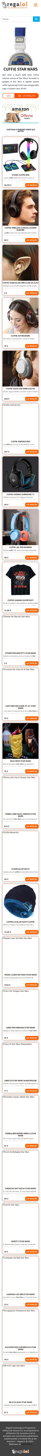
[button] (35, 5)
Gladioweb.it (26, 1444)
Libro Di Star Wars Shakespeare (20, 1080)
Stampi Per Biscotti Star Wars (20, 653)
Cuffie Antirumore (20, 336)
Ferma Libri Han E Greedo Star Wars (20, 815)
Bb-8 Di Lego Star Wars (20, 1402)
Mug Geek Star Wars (20, 761)
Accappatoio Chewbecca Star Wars (20, 1348)
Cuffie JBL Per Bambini (20, 547)
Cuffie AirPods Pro (20, 441)
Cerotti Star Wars (20, 1241)
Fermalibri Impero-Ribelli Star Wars (20, 1134)
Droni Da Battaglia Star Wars (20, 1188)
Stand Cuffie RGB (20, 175)
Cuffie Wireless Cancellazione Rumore (20, 229)
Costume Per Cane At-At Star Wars (20, 707)
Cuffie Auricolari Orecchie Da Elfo (20, 283)
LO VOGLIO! (32, 185)
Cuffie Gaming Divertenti (20, 600)
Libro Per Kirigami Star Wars (20, 1027)
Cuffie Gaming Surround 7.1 (20, 494)
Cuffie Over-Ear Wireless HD (20, 389)
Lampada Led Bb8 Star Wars (20, 1294)
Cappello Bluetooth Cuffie (20, 922)
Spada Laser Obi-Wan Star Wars (20, 975)
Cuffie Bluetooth (20, 869)
